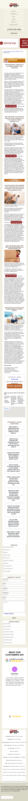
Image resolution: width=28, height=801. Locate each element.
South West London (9, 634)
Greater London (8, 639)
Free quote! (14, 385)
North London (7, 626)
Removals (6, 563)
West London (7, 623)
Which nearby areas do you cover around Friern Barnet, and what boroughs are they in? (13, 481)
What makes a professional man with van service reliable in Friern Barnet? (13, 430)
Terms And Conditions (15, 781)
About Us (13, 11)
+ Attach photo (8, 613)
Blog (13, 16)
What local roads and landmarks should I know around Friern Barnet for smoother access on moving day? (13, 495)
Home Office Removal (9, 547)
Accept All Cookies (7, 797)
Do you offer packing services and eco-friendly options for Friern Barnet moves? (13, 523)
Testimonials (13, 13)
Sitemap (23, 781)
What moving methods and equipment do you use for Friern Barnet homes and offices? (13, 443)
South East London (8, 631)
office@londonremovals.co (16, 760)
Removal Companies (8, 560)
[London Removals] (14, 5)
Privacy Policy (6, 781)
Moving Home (7, 555)
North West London (9, 637)
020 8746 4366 (11, 106)
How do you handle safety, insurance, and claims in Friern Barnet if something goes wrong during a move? (13, 510)
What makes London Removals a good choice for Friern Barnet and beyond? (13, 534)
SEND (14, 618)
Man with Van (7, 549)
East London (7, 629)
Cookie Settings (5, 794)
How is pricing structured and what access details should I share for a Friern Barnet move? (13, 468)
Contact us (14, 21)
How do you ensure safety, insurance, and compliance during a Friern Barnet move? (13, 456)
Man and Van (7, 557)
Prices (13, 19)
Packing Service (8, 566)
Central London (8, 642)
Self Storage (7, 571)
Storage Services (8, 568)
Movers (5, 552)
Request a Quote (14, 24)
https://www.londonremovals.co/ (15, 763)
